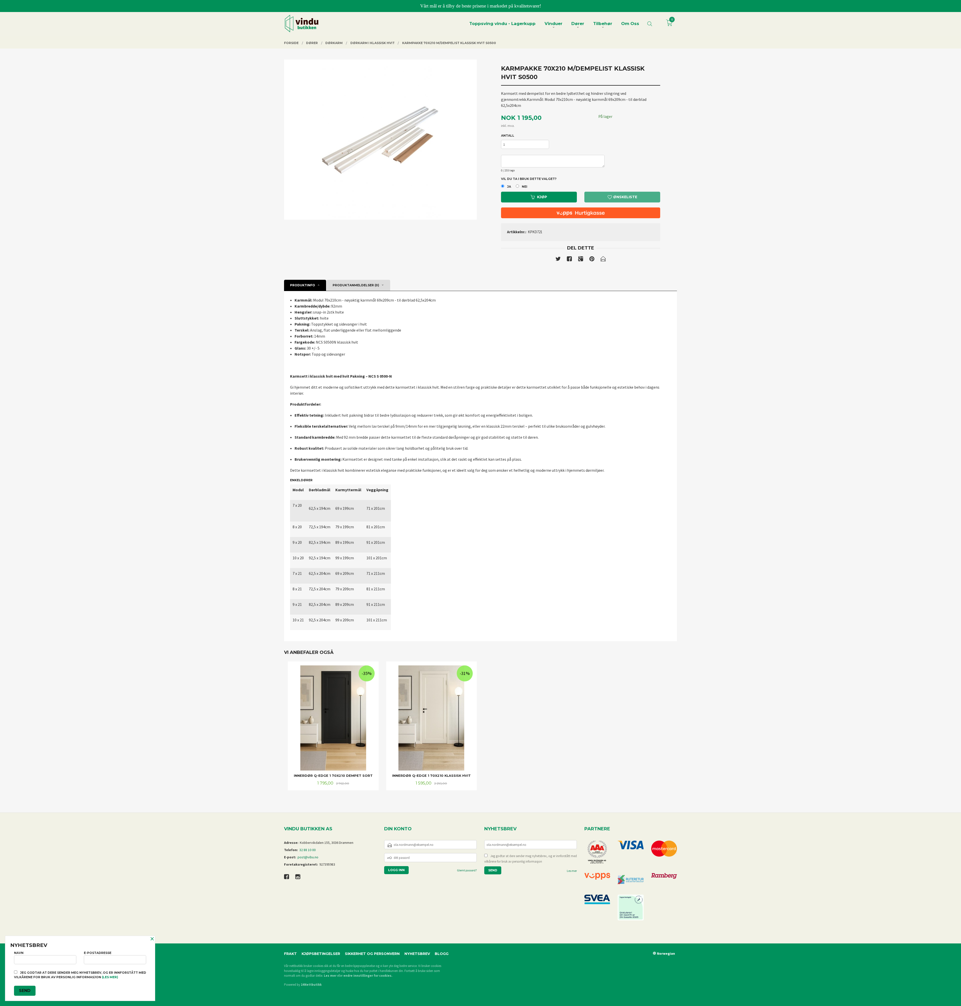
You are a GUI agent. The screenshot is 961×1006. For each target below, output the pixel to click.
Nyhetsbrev (417, 953)
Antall (507, 135)
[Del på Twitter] (558, 259)
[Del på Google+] (580, 259)
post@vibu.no (308, 857)
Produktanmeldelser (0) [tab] (356, 285)
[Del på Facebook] (569, 259)
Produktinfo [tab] (302, 285)
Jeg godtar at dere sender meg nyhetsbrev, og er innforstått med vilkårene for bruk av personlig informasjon (530, 859)
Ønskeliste (624, 197)
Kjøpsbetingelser (321, 953)
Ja (509, 186)
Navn (19, 953)
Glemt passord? (467, 870)
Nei (524, 186)
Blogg (441, 953)
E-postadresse (97, 953)
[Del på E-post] (603, 259)
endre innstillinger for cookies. (367, 975)
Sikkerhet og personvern (372, 953)
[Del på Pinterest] (591, 259)
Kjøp (542, 197)
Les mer (572, 871)
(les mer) (110, 977)
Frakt (290, 953)
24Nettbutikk (311, 984)
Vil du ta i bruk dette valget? (529, 179)
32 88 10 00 (307, 850)
